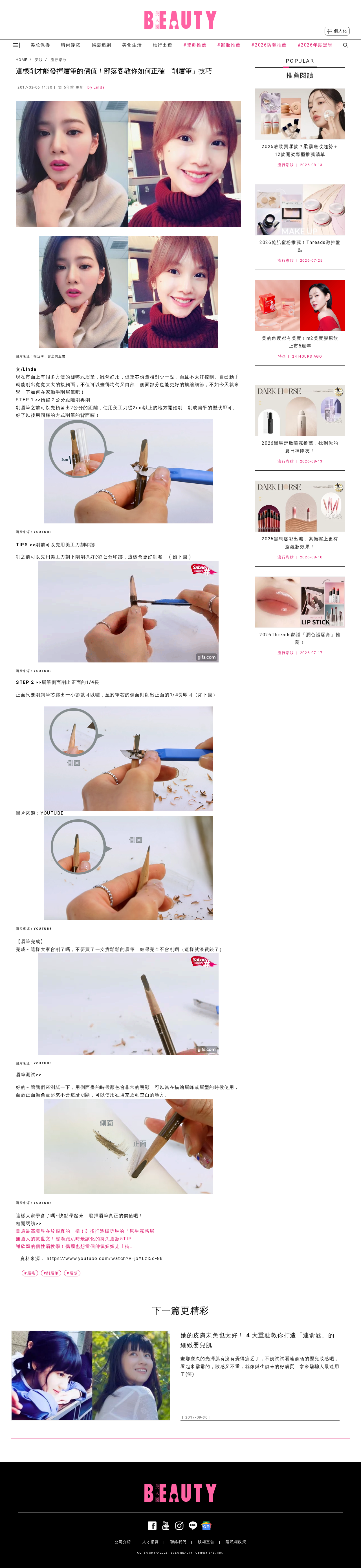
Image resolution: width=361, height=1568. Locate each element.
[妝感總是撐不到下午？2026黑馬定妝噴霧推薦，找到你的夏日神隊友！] (300, 410)
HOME (21, 60)
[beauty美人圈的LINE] (194, 1525)
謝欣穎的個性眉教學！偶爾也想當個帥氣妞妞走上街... (75, 1246)
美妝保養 (40, 45)
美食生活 (132, 45)
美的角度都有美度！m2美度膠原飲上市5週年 (300, 342)
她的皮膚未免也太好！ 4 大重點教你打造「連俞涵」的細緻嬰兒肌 (257, 1340)
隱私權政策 (236, 1542)
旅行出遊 (162, 45)
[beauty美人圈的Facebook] (153, 1525)
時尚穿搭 (71, 45)
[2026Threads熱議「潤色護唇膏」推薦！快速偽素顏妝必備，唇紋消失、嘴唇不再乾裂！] (300, 602)
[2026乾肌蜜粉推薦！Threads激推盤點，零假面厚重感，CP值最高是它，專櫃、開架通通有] (300, 209)
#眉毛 (30, 1273)
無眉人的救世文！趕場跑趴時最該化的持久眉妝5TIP (74, 1238)
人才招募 (150, 1542)
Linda (99, 87)
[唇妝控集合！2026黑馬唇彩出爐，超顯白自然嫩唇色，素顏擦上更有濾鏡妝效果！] (300, 506)
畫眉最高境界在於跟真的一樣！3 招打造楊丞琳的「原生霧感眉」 (87, 1231)
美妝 (39, 60)
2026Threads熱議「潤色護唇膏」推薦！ (300, 638)
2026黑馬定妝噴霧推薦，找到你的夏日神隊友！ (300, 447)
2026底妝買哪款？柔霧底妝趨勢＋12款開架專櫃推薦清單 (300, 150)
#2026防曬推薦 (269, 45)
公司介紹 (123, 1542)
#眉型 (72, 1273)
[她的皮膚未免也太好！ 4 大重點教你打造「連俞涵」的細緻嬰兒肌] (90, 1376)
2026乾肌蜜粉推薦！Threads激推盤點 (300, 246)
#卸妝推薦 (229, 45)
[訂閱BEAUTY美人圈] (207, 1525)
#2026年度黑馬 (315, 45)
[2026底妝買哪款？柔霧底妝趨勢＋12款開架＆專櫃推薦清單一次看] (300, 114)
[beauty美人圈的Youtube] (167, 1525)
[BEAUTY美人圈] (180, 19)
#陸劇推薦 (195, 45)
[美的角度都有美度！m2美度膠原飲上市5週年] (300, 305)
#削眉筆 (51, 1273)
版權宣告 (206, 1542)
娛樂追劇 (101, 45)
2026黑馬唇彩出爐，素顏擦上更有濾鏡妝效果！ (300, 542)
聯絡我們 (178, 1542)
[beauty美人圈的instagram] (180, 1525)
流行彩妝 (58, 60)
